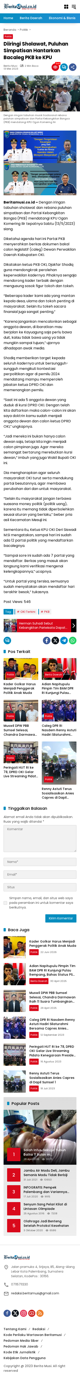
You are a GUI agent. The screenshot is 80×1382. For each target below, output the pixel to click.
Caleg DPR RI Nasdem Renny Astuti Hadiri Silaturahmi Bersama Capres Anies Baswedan (59, 730)
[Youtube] (31, 1313)
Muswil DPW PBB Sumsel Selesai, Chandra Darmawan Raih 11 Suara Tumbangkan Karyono (20, 730)
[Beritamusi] (20, 6)
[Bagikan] (72, 67)
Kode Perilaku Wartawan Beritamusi (33, 1335)
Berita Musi (10, 66)
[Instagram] (23, 1313)
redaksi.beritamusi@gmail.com (35, 1293)
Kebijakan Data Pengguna (25, 1358)
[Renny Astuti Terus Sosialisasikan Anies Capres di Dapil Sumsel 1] (59, 763)
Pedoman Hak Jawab (21, 1346)
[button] (73, 6)
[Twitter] (55, 640)
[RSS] (40, 1313)
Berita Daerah (53, 674)
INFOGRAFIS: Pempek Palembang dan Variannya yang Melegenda (45, 1189)
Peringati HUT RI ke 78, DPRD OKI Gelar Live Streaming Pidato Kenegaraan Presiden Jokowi (21, 772)
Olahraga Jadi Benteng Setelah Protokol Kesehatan (46, 1223)
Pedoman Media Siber (21, 1340)
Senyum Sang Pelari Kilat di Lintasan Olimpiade (45, 1206)
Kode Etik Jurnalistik (20, 1352)
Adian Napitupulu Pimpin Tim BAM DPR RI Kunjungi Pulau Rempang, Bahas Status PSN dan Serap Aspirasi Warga (58, 688)
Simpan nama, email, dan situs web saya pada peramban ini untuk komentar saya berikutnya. (41, 903)
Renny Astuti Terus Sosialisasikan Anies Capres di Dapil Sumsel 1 (58, 793)
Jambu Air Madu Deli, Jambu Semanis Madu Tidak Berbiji (47, 1172)
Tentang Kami (15, 1329)
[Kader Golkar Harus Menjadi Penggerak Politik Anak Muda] (21, 669)
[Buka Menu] (66, 6)
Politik (8, 36)
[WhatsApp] (72, 640)
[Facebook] (46, 640)
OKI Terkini (27, 612)
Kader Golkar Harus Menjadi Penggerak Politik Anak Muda (20, 688)
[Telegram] (64, 640)
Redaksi (38, 1329)
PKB (47, 612)
